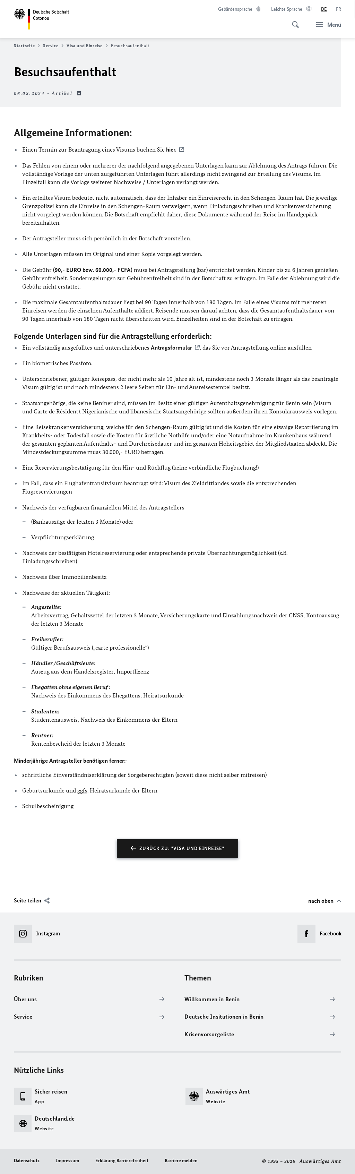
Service (50, 45)
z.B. (283, 552)
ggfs (82, 790)
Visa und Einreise (84, 45)
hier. (171, 149)
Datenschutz (27, 1161)
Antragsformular (171, 347)
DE (324, 9)
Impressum (67, 1161)
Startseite (24, 45)
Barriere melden (181, 1161)
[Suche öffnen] (293, 20)
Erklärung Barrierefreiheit (121, 1161)
